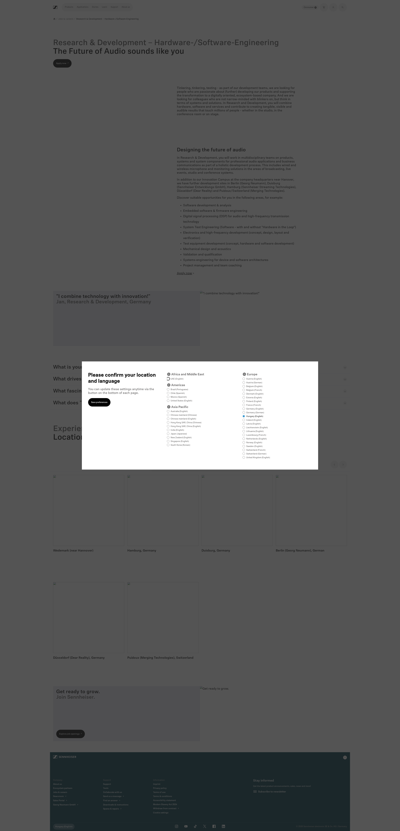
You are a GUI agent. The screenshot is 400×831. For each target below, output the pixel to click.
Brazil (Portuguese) (179, 390)
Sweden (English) (254, 446)
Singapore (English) (180, 441)
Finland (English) (254, 401)
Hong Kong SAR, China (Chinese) (186, 423)
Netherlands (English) (256, 439)
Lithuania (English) (255, 431)
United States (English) (181, 401)
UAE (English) (177, 379)
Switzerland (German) (256, 454)
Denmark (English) (254, 394)
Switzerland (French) (255, 450)
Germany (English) (255, 409)
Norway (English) (254, 443)
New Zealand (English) (181, 438)
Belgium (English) (254, 386)
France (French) (253, 405)
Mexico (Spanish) (179, 397)
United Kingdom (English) (258, 458)
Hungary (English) (254, 416)
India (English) (177, 430)
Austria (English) (254, 379)
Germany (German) (255, 413)
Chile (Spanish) (178, 393)
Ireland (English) (254, 420)
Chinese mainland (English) (183, 419)
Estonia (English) (254, 398)
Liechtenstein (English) (257, 428)
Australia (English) (179, 411)
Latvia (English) (253, 424)
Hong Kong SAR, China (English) (186, 426)
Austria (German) (254, 383)
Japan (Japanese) (179, 434)
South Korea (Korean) (180, 445)
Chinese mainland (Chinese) (184, 415)
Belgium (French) (254, 390)
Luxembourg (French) (256, 435)
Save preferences (99, 402)
